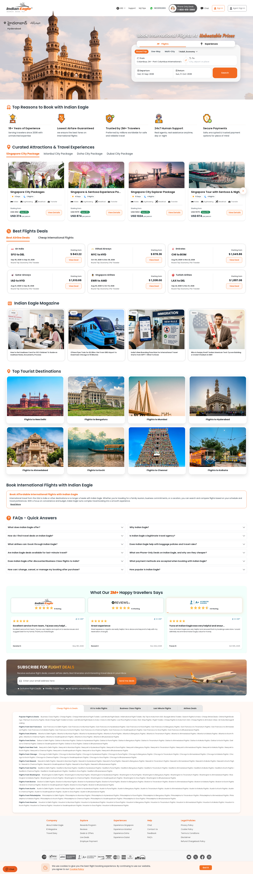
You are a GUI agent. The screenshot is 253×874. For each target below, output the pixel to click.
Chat (149, 825)
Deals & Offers (87, 833)
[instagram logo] (209, 857)
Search (225, 72)
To (193, 58)
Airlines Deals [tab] (190, 708)
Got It (206, 867)
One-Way (155, 51)
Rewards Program (88, 825)
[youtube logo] (189, 857)
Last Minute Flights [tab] (162, 708)
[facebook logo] (202, 857)
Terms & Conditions (190, 833)
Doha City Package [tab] (90, 154)
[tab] (163, 44)
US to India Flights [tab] (98, 708)
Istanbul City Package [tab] (58, 154)
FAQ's (149, 837)
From (142, 58)
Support (132, 8)
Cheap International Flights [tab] (56, 237)
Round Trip (141, 51)
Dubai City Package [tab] (120, 154)
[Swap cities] (186, 60)
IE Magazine (51, 829)
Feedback (151, 833)
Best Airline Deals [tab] (18, 237)
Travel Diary (51, 833)
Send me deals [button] (126, 680)
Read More (15, 504)
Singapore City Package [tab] (22, 154)
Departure (145, 70)
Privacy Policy (187, 825)
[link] (35, 399)
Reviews (83, 829)
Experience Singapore (123, 825)
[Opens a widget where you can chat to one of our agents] (10, 869)
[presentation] (163, 44)
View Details (54, 212)
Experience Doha (121, 833)
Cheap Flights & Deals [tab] (67, 708)
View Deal (73, 259)
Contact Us (152, 829)
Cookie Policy (187, 829)
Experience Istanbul (123, 829)
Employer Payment (89, 841)
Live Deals (84, 837)
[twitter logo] (195, 857)
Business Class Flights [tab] (130, 708)
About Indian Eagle (54, 825)
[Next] (243, 190)
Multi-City (170, 51)
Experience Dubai (122, 837)
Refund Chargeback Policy (193, 841)
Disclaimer (186, 837)
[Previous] (9, 190)
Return (181, 70)
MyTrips (142, 8)
